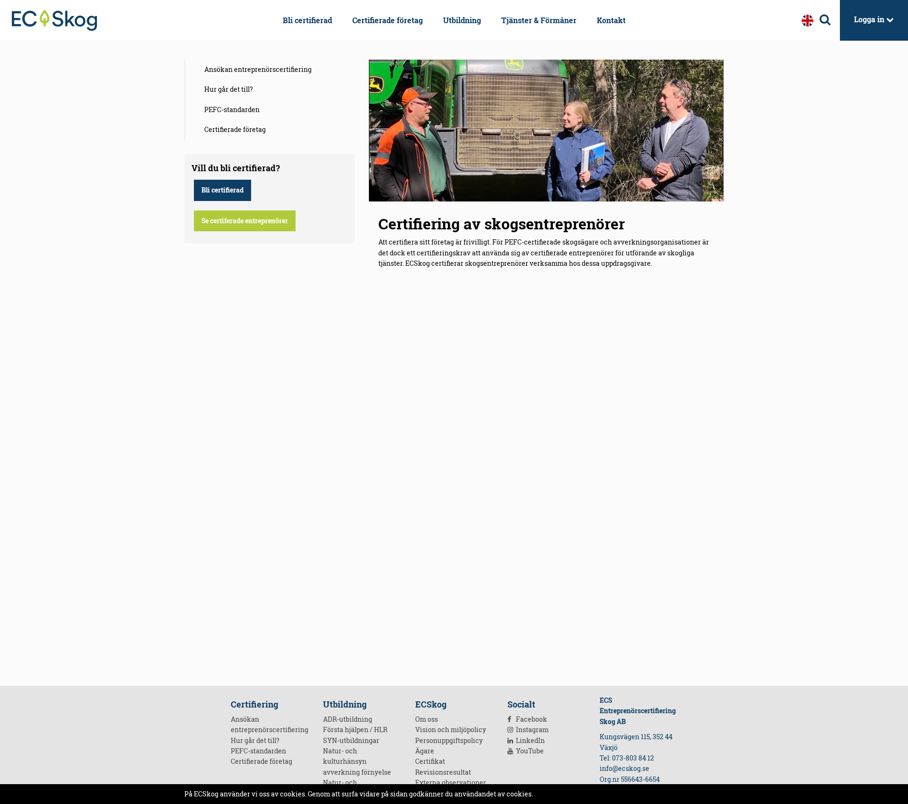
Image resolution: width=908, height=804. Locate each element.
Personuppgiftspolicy (449, 740)
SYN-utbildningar (351, 740)
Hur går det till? (228, 89)
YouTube (529, 750)
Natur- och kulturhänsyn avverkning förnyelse (357, 761)
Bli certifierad (307, 20)
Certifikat (430, 761)
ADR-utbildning (347, 719)
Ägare (424, 750)
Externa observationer (450, 782)
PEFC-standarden (232, 109)
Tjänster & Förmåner (538, 20)
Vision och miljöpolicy (450, 729)
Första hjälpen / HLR (355, 729)
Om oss (426, 719)
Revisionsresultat (443, 772)
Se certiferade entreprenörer (244, 220)
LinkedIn (530, 740)
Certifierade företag (387, 20)
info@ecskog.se (624, 768)
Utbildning (462, 20)
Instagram (532, 729)
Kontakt (611, 20)
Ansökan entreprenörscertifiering (258, 69)
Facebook (531, 719)
